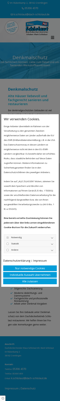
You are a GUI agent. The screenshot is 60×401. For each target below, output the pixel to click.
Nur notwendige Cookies (30, 268)
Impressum (40, 260)
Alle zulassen (30, 281)
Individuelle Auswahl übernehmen (30, 275)
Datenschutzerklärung (16, 260)
